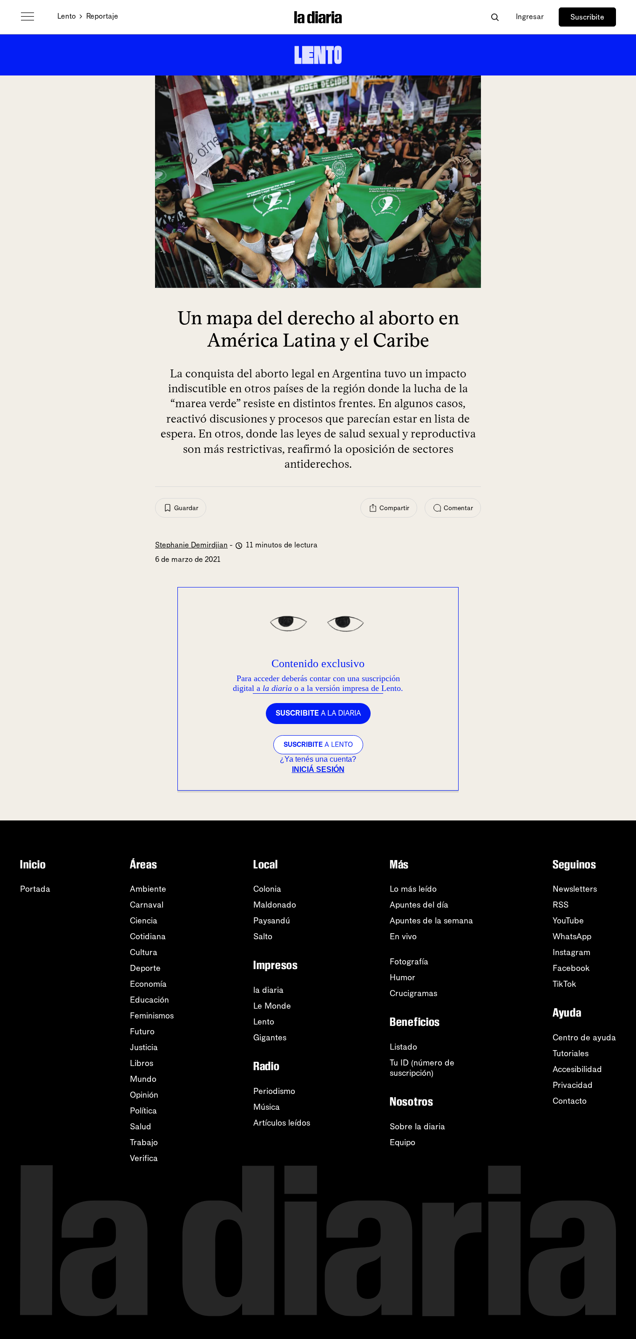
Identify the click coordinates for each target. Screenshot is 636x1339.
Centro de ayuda (584, 1037)
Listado (403, 1047)
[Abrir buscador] (494, 17)
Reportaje (102, 16)
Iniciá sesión (318, 769)
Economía (148, 984)
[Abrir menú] (27, 16)
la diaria (268, 990)
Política (143, 1111)
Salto (262, 936)
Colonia (267, 889)
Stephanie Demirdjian (191, 544)
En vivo (403, 936)
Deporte (145, 968)
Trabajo (144, 1142)
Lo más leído (413, 889)
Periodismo (274, 1091)
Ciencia (143, 920)
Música (266, 1107)
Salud (140, 1126)
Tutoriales (571, 1053)
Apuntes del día (419, 905)
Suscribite (587, 17)
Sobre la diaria (417, 1126)
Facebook (571, 968)
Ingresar (530, 16)
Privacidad (573, 1085)
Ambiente (148, 889)
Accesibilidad (577, 1069)
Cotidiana (148, 936)
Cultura (143, 952)
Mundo (143, 1079)
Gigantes (269, 1037)
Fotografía (409, 961)
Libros (141, 1063)
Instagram (571, 952)
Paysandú (271, 920)
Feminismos (152, 1016)
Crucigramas (413, 993)
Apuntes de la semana (431, 920)
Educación (149, 1000)
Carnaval (146, 905)
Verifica (144, 1158)
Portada (35, 889)
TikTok (564, 984)
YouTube (568, 920)
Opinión (144, 1095)
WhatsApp (572, 936)
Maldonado (274, 905)
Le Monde (272, 1006)
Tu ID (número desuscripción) (422, 1068)
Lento (66, 16)
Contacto (570, 1101)
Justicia (144, 1047)
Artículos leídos (281, 1123)
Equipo (402, 1142)
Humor (402, 977)
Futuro (142, 1031)
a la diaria (318, 713)
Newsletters (575, 889)
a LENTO (318, 744)
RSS (560, 905)
